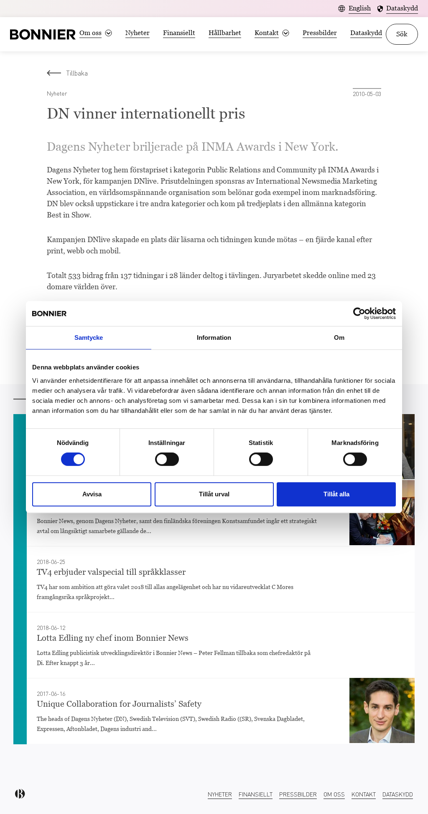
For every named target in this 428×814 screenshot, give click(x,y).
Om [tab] (339, 337)
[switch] (167, 459)
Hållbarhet (225, 33)
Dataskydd (366, 33)
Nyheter (137, 33)
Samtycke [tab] (88, 337)
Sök (402, 34)
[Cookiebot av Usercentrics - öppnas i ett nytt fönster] (359, 313)
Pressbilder (320, 33)
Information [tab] (214, 337)
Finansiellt (179, 33)
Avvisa (92, 494)
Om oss (334, 794)
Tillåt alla (336, 494)
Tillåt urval (214, 494)
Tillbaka (77, 72)
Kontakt (364, 794)
